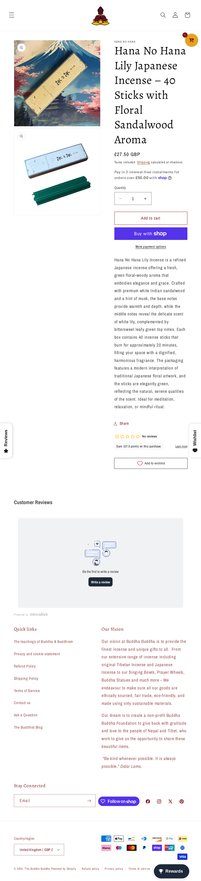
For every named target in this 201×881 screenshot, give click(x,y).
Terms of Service (27, 690)
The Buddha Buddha (38, 869)
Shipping (143, 162)
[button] (11, 15)
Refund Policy (25, 666)
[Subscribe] (89, 800)
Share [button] (124, 423)
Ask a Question (26, 715)
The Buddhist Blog (28, 727)
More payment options (151, 246)
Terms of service (139, 869)
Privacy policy (114, 869)
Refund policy (90, 869)
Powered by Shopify (63, 869)
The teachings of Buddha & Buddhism (43, 641)
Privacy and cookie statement (37, 654)
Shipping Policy (26, 678)
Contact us (22, 702)
